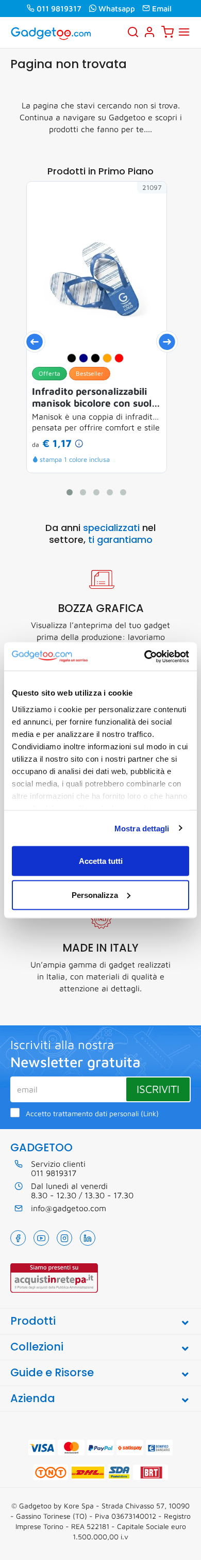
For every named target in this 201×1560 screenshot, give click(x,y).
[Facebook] (18, 1238)
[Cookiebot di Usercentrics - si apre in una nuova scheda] (144, 656)
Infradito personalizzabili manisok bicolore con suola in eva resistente (94, 397)
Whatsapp (116, 8)
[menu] (184, 32)
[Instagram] (64, 1238)
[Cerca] (133, 32)
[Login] (149, 32)
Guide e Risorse (52, 1372)
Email (162, 8)
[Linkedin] (87, 1238)
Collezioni (36, 1346)
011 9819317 (59, 8)
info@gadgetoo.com (68, 1208)
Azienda (32, 1398)
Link (149, 1113)
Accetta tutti (101, 861)
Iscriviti (158, 1089)
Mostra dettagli (142, 828)
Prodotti (33, 1320)
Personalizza (95, 894)
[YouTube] (41, 1238)
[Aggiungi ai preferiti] (143, 205)
